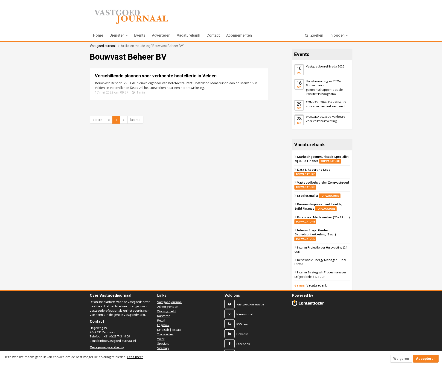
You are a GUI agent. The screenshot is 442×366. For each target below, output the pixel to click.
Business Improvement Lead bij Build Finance (318, 206)
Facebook (243, 344)
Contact (213, 35)
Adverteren (161, 35)
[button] (118, 35)
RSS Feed (243, 324)
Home (98, 35)
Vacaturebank (188, 35)
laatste (135, 119)
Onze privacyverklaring (107, 347)
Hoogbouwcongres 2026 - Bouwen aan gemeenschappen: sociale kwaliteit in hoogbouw (324, 87)
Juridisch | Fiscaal (169, 330)
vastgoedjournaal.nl (250, 304)
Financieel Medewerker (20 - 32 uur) (323, 219)
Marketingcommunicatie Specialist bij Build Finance (321, 159)
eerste (97, 119)
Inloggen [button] (338, 35)
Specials (163, 343)
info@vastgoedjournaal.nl (117, 341)
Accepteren (426, 359)
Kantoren (163, 316)
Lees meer (135, 357)
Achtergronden (167, 307)
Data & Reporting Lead (313, 171)
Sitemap (163, 348)
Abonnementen (239, 35)
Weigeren (401, 359)
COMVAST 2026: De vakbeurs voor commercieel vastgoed (326, 104)
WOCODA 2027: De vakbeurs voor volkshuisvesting (326, 118)
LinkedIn (242, 334)
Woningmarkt (166, 311)
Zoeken (316, 35)
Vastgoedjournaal (103, 46)
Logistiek (163, 325)
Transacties (165, 334)
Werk (161, 339)
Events (139, 35)
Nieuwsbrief (244, 314)
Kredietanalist (318, 195)
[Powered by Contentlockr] (308, 303)
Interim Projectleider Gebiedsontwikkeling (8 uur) (315, 234)
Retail (161, 320)
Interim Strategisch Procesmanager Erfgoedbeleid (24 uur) (320, 274)
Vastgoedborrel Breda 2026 (325, 66)
